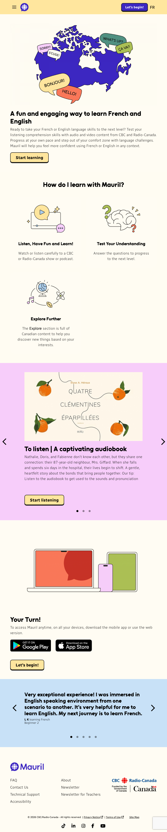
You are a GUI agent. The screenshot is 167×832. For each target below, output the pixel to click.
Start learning (29, 157)
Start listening (44, 499)
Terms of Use (113, 817)
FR (152, 7)
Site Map (134, 817)
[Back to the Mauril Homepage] (24, 7)
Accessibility (20, 801)
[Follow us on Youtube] (103, 825)
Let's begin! (27, 664)
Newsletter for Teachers (81, 794)
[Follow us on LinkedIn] (73, 825)
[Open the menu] (14, 7)
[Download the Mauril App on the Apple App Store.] (73, 645)
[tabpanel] (83, 441)
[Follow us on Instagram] (83, 825)
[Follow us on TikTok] (63, 825)
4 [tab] (90, 737)
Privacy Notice (92, 817)
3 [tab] (90, 511)
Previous (4, 441)
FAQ (13, 780)
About (66, 780)
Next (162, 441)
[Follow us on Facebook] (92, 825)
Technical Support (25, 794)
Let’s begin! (134, 7)
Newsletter (70, 787)
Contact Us (19, 787)
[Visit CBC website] (134, 780)
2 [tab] (83, 511)
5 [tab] (96, 737)
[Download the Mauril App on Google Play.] (30, 645)
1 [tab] (77, 511)
